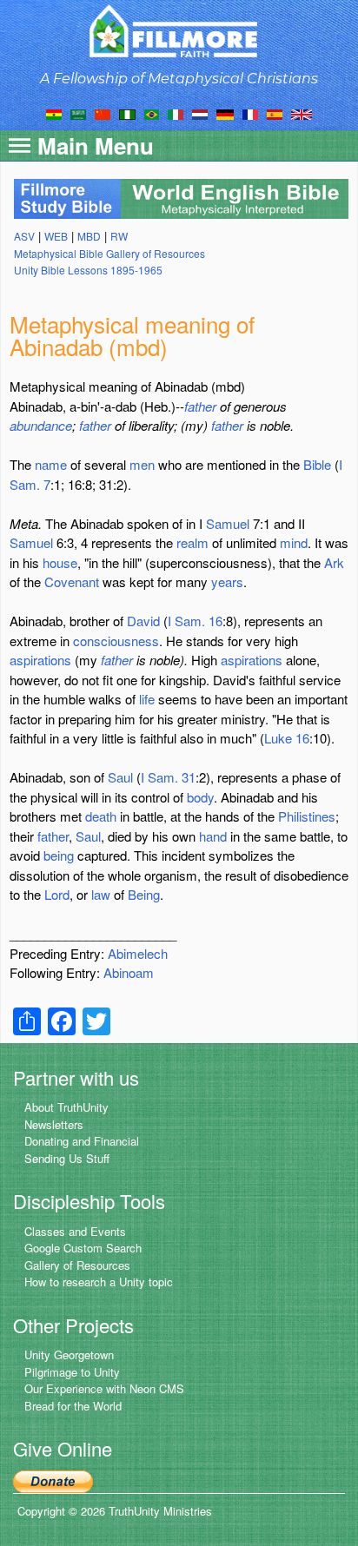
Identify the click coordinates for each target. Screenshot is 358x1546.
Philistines (306, 816)
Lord (57, 894)
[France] (250, 113)
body (200, 797)
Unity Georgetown (69, 1354)
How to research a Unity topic (98, 1281)
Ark (334, 562)
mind (294, 542)
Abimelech (138, 953)
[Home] (179, 30)
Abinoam (128, 972)
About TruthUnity (66, 1107)
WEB (56, 235)
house (60, 562)
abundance (41, 425)
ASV (24, 235)
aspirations (40, 660)
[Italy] (175, 113)
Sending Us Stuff (66, 1158)
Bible (317, 464)
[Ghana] (54, 113)
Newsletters (53, 1124)
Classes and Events (75, 1231)
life (147, 699)
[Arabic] (78, 113)
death (100, 816)
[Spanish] (274, 113)
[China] (102, 113)
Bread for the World (73, 1405)
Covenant (71, 581)
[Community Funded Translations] (301, 113)
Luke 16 (286, 738)
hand (213, 836)
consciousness (116, 640)
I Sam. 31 (168, 777)
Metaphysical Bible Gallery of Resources (109, 253)
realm (192, 542)
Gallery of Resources (77, 1265)
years (227, 581)
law (100, 894)
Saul (120, 777)
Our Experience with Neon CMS (104, 1388)
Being (144, 894)
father (200, 406)
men (142, 464)
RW (119, 235)
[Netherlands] (200, 113)
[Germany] (225, 113)
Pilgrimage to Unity (72, 1372)
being (58, 855)
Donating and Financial (81, 1141)
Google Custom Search (83, 1247)
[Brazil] (151, 113)
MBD (89, 235)
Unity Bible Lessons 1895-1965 (88, 269)
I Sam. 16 (195, 620)
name (51, 464)
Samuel (227, 523)
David (143, 620)
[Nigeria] (127, 113)
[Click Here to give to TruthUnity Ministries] (53, 1480)
